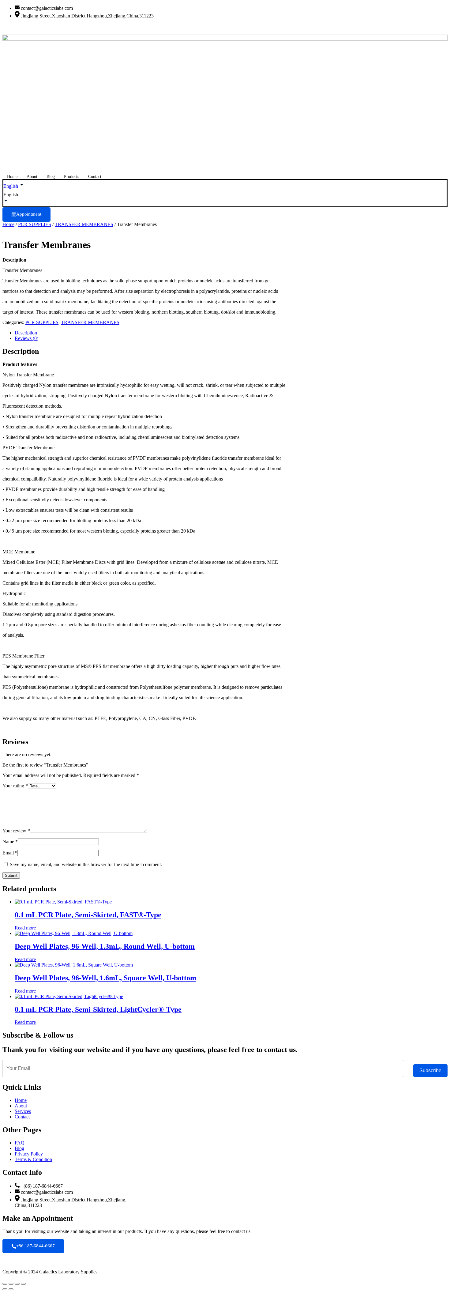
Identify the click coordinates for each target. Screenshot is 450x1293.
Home (12, 176)
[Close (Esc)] (23, 1284)
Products (71, 176)
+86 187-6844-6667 (35, 1245)
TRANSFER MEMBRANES (84, 224)
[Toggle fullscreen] (11, 1284)
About (32, 176)
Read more (25, 927)
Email (9, 852)
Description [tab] (26, 332)
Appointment (28, 214)
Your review (16, 830)
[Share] (17, 1284)
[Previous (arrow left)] (4, 1289)
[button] (225, 195)
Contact (94, 176)
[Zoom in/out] (4, 1284)
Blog (51, 176)
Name (10, 841)
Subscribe (430, 1070)
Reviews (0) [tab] (26, 338)
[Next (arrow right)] (11, 1289)
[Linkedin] (225, 26)
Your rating (15, 785)
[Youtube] (225, 32)
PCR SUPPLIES (34, 224)
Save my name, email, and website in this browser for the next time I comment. (86, 864)
